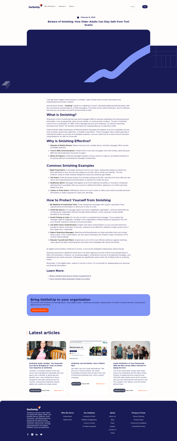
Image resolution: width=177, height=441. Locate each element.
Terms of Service (138, 416)
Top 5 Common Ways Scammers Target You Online (70, 279)
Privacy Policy (138, 420)
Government (67, 416)
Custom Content (89, 423)
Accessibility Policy (138, 426)
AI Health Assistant (89, 426)
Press (112, 423)
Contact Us (112, 429)
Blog (112, 420)
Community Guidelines (138, 423)
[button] (50, 6)
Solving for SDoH (89, 416)
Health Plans (67, 420)
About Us (112, 416)
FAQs (112, 433)
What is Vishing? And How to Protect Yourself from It (70, 276)
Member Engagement (89, 420)
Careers (112, 426)
